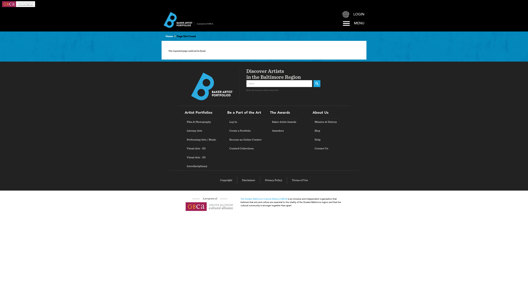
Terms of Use (300, 180)
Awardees (278, 130)
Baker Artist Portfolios (188, 20)
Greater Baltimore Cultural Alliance (18, 4)
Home (169, 36)
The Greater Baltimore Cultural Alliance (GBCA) (264, 199)
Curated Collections (241, 148)
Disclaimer (248, 180)
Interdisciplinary (197, 166)
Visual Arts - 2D (196, 148)
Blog (317, 130)
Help (318, 139)
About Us (320, 113)
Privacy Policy (273, 180)
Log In (233, 122)
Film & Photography (199, 122)
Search (317, 83)
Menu (359, 23)
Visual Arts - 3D (196, 157)
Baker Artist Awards (284, 122)
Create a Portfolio (240, 130)
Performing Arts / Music (201, 139)
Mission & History (326, 122)
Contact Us (321, 148)
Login (358, 14)
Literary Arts (194, 130)
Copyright (226, 180)
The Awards (280, 113)
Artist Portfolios (198, 113)
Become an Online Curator (245, 139)
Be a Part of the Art (244, 113)
